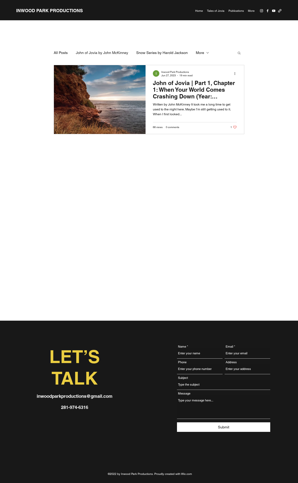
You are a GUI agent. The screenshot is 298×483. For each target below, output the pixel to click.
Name (182, 346)
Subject (183, 377)
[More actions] (236, 73)
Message (184, 393)
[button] (239, 53)
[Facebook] (268, 11)
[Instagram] (261, 11)
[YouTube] (274, 11)
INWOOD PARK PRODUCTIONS (49, 10)
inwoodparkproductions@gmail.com (75, 396)
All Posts (61, 53)
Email (229, 346)
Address (231, 362)
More (200, 53)
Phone (182, 362)
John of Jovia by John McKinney (102, 53)
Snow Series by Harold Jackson (162, 53)
